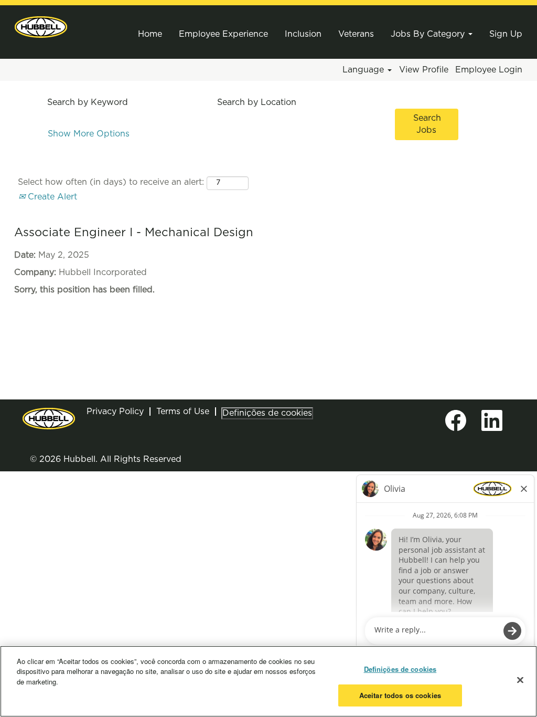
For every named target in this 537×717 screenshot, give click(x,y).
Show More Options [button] (89, 134)
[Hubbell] (41, 27)
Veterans (356, 34)
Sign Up (505, 34)
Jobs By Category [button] (429, 34)
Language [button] (364, 70)
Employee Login (488, 70)
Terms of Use (182, 411)
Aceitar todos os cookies (400, 695)
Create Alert (51, 197)
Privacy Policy (115, 411)
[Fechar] (520, 679)
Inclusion (303, 34)
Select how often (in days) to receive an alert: (111, 182)
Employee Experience (223, 34)
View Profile (423, 70)
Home (150, 34)
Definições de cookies (267, 413)
